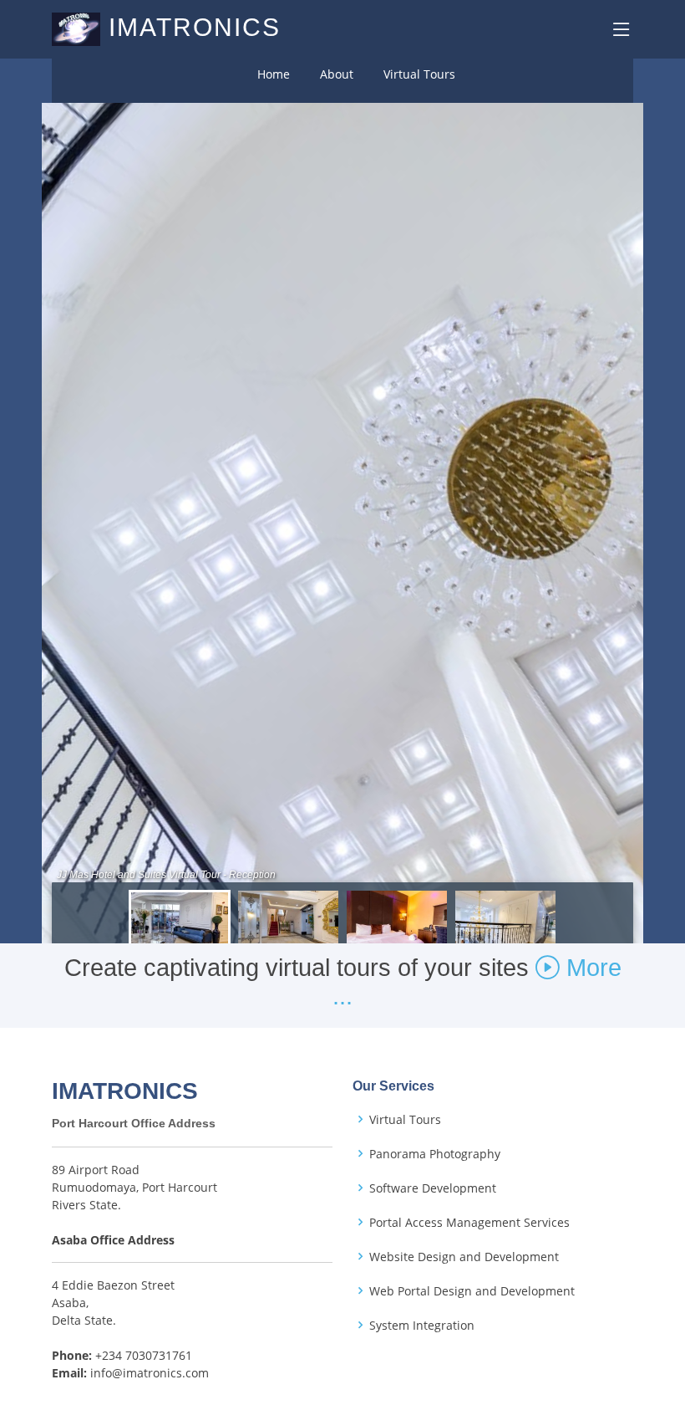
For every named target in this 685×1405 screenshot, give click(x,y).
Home (273, 74)
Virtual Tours (419, 74)
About (336, 74)
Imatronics (195, 27)
